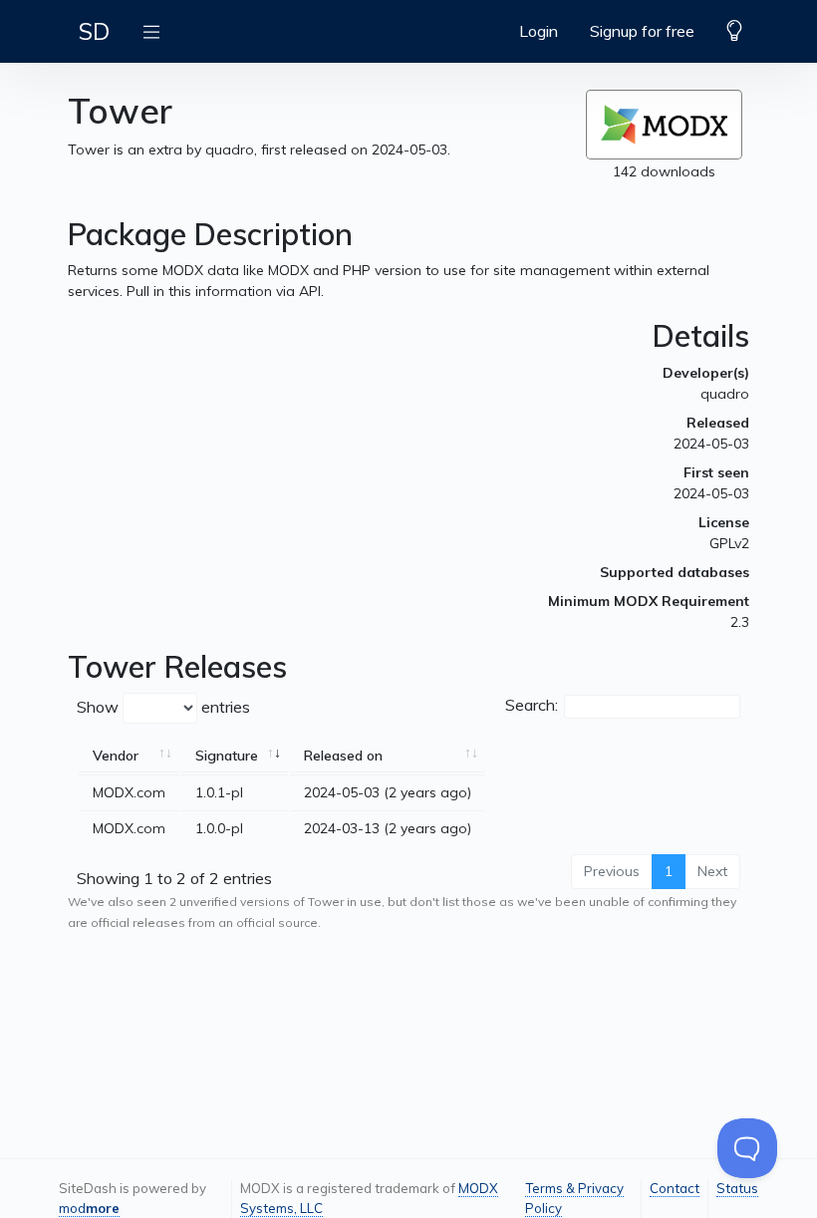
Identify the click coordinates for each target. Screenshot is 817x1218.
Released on (343, 755)
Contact (674, 1188)
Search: (531, 705)
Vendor (115, 755)
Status (737, 1188)
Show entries (163, 707)
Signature (226, 755)
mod (89, 1208)
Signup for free (642, 31)
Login (538, 31)
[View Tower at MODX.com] (664, 124)
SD (94, 31)
